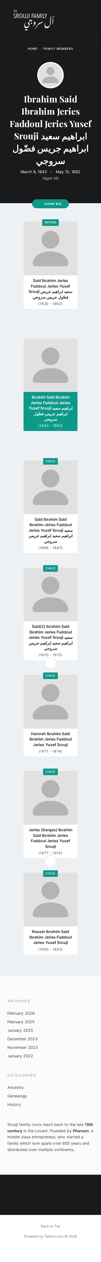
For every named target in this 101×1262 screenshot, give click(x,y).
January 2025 (20, 1030)
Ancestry (15, 1087)
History (14, 1104)
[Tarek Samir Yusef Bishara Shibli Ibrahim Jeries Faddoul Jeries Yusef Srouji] (50, 1205)
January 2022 (20, 1055)
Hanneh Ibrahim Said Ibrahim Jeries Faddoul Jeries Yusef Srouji (50, 739)
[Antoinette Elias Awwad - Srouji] (50, 1185)
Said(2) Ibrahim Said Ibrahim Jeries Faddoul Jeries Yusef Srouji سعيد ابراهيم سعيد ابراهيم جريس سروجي (50, 637)
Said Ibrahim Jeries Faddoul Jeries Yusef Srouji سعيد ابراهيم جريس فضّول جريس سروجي (50, 288)
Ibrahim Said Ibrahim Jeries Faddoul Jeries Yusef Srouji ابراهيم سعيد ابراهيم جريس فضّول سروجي (51, 408)
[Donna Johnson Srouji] (10, 1185)
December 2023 (22, 1038)
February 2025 (21, 1021)
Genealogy (17, 1095)
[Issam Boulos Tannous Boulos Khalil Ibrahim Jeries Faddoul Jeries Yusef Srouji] (71, 1185)
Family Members (58, 48)
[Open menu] (92, 20)
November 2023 (22, 1047)
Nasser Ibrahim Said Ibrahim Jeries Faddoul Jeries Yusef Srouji (50, 937)
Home (33, 48)
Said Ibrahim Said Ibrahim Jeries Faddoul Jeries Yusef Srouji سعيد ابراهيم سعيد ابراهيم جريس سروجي (50, 530)
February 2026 (21, 1013)
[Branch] (50, 663)
